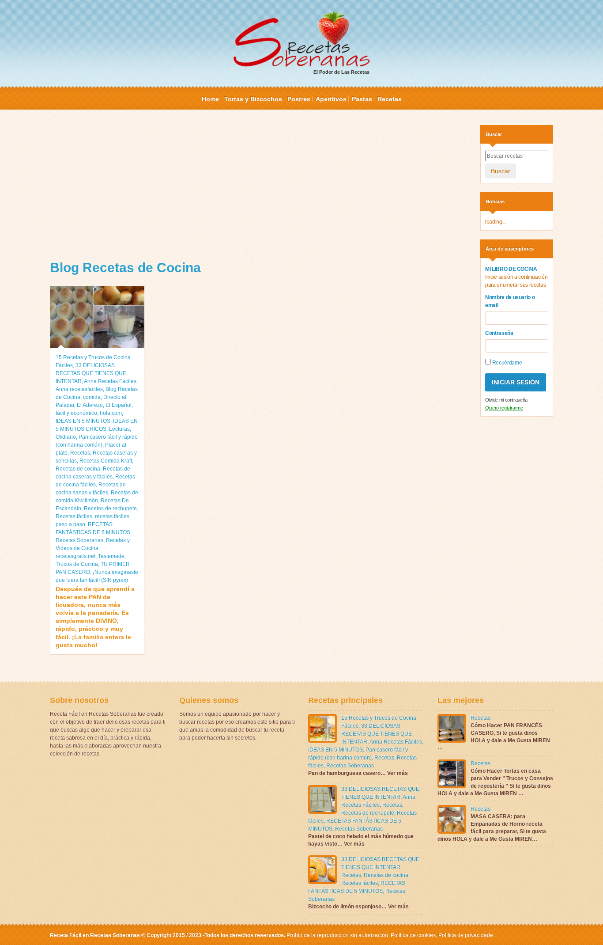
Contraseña (499, 333)
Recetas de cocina (78, 469)
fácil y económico (76, 413)
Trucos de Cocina (77, 564)
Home (210, 98)
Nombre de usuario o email (510, 301)
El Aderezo (90, 405)
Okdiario (66, 437)
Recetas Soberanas (79, 540)
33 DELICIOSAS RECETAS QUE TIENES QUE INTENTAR (91, 373)
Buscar (500, 171)
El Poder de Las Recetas (341, 72)
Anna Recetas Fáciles (110, 381)
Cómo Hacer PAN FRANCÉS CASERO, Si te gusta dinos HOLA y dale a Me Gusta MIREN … (493, 736)
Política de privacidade (465, 935)
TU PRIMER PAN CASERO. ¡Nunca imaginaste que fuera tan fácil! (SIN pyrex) (97, 572)
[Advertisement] (258, 187)
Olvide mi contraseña (506, 399)
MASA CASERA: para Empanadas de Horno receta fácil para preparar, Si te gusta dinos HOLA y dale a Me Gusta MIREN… (491, 827)
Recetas (389, 98)
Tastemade (111, 556)
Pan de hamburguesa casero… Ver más (358, 773)
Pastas (362, 98)
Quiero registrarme (504, 407)
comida (92, 397)
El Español (119, 405)
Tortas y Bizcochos (253, 98)
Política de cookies (413, 935)
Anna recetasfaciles (79, 389)
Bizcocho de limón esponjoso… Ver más (358, 906)
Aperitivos (331, 98)
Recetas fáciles (74, 516)
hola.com (111, 413)
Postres (298, 98)
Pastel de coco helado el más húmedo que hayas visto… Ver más (361, 840)
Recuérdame (506, 363)
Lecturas (119, 429)
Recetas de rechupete (110, 508)
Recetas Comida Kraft (105, 461)
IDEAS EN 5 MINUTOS (83, 421)
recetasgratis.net (75, 556)
